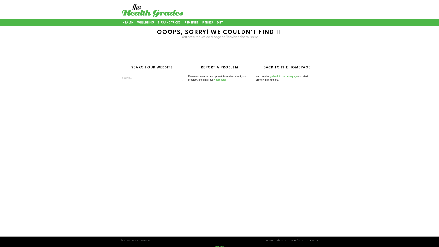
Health (127, 22)
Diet (220, 22)
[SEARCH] (310, 22)
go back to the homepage (284, 76)
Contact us (312, 240)
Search (179, 78)
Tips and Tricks (169, 22)
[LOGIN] (316, 22)
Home (269, 240)
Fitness (207, 22)
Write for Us (296, 240)
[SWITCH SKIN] (304, 22)
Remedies (191, 22)
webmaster (220, 79)
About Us (281, 240)
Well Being (145, 22)
